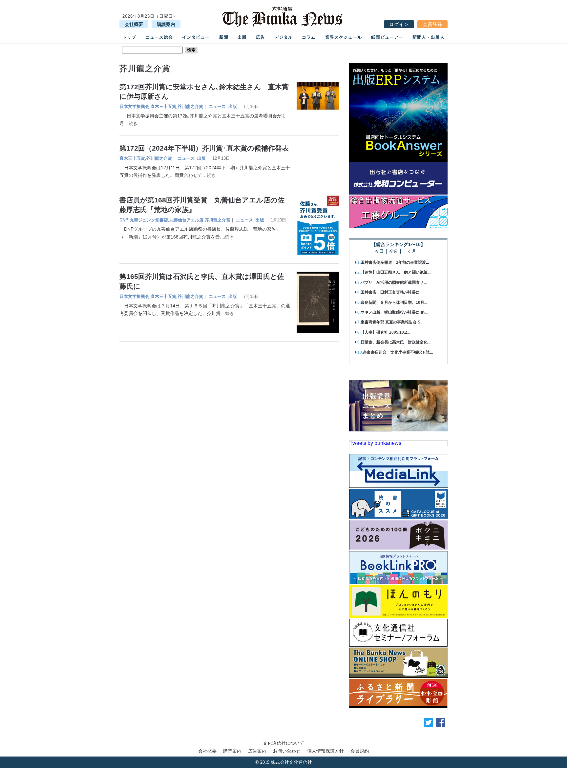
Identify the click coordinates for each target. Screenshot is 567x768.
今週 (393, 251)
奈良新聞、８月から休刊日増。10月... (394, 302)
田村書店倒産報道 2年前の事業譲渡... (395, 262)
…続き (131, 123)
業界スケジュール (343, 37)
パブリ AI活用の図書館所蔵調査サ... (394, 282)
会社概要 (134, 24)
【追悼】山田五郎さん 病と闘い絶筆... (395, 272)
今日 (379, 251)
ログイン (399, 24)
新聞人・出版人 (428, 37)
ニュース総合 (159, 37)
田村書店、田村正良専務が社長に (390, 292)
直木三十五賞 (163, 106)
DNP (123, 220)
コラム (309, 37)
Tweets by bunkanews (375, 443)
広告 (260, 37)
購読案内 (166, 24)
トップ (129, 37)
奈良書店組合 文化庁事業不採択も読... (398, 352)
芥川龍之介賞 (190, 106)
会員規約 (359, 751)
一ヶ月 (409, 251)
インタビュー (196, 37)
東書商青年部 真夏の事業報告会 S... (392, 322)
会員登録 (432, 24)
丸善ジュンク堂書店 (149, 220)
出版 (242, 37)
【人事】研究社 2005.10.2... (385, 332)
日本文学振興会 (134, 106)
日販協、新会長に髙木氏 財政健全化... (395, 342)
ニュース (217, 106)
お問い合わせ (287, 751)
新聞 (223, 37)
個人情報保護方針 (325, 751)
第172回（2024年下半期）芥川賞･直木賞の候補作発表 (204, 148)
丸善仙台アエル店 (186, 220)
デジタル (283, 37)
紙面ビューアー (387, 37)
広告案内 (257, 751)
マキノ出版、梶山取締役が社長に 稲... (394, 312)
